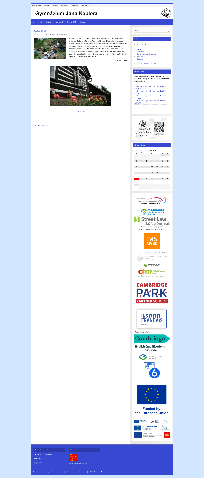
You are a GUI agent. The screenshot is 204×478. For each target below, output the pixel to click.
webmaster (51, 34)
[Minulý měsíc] (136, 151)
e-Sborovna (74, 5)
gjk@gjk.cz (38, 463)
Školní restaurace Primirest (146, 54)
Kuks (38, 126)
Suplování (47, 5)
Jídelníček (84, 5)
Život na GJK (71, 22)
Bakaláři (55, 5)
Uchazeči (59, 22)
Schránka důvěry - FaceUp (146, 63)
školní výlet (44, 126)
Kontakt (82, 22)
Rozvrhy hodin (36, 5)
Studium (49, 22)
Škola (40, 22)
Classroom (64, 5)
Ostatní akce (63, 34)
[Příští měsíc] (167, 151)
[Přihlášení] (91, 5)
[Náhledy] (81, 111)
